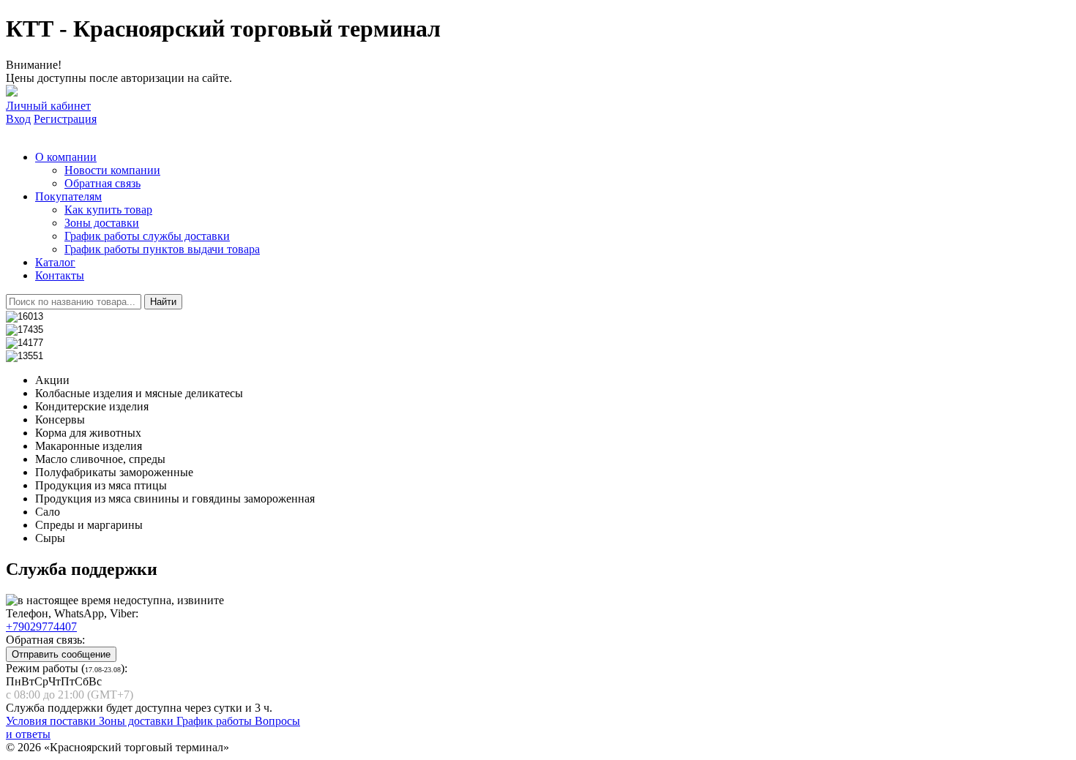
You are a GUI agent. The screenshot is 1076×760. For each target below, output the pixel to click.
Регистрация (65, 119)
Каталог (55, 262)
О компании (66, 157)
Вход (18, 119)
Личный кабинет (48, 105)
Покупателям (68, 196)
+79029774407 (41, 626)
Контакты (59, 275)
